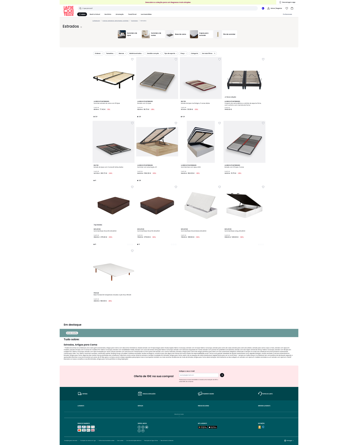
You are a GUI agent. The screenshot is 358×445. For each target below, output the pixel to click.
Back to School (95, 14)
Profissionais (287, 14)
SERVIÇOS (140, 406)
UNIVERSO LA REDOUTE (264, 406)
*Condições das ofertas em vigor (88, 440)
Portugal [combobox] (289, 440)
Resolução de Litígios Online (151, 440)
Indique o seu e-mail (186, 371)
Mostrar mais (179, 414)
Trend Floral (132, 14)
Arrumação (120, 14)
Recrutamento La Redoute (167, 440)
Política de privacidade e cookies (106, 440)
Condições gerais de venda (70, 440)
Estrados (143, 21)
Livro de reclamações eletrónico (134, 440)
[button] (292, 8)
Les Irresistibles (146, 14)
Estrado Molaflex (72, 333)
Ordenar (98, 53)
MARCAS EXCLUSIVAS (203, 406)
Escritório (108, 14)
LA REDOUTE (81, 406)
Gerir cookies (120, 440)
